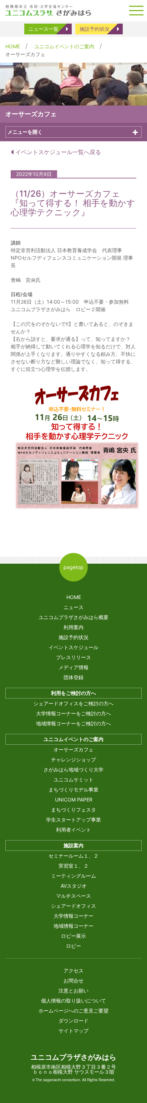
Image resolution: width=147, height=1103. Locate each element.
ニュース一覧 (44, 29)
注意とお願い (73, 990)
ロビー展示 (73, 936)
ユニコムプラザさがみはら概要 (73, 617)
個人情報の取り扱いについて (73, 1000)
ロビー (73, 946)
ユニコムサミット (73, 779)
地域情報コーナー (73, 926)
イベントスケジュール (73, 647)
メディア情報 (73, 667)
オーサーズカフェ (73, 749)
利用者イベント (73, 830)
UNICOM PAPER (73, 799)
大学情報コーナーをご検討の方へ (73, 713)
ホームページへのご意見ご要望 (73, 1011)
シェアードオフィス (73, 906)
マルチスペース (73, 896)
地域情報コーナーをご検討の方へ (73, 723)
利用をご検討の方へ (73, 693)
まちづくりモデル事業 (73, 789)
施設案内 (73, 845)
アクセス (73, 970)
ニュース (73, 607)
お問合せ (73, 980)
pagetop (73, 567)
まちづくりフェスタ (73, 810)
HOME (12, 46)
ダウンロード (73, 1021)
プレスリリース (73, 657)
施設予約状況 (95, 29)
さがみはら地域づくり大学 (73, 769)
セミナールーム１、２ (73, 856)
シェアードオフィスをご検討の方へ (73, 703)
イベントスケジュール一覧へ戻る (57, 152)
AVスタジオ (74, 886)
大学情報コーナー (73, 916)
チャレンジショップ (73, 759)
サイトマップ (73, 1031)
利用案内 (73, 627)
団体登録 (73, 677)
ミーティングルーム (73, 876)
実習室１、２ (73, 866)
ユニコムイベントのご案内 (64, 46)
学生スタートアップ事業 (73, 820)
